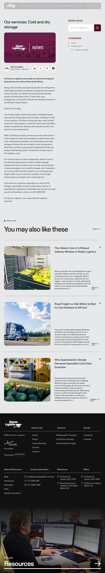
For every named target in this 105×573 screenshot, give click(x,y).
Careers (56, 6)
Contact (79, 6)
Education (8, 485)
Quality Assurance (12, 493)
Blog (6, 476)
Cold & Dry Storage (65, 439)
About (38, 6)
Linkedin (87, 439)
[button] (31, 6)
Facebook (87, 435)
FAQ (6, 489)
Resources (9, 481)
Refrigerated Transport (66, 435)
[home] (11, 5)
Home (23, 6)
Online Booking (47, 6)
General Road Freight (66, 443)
